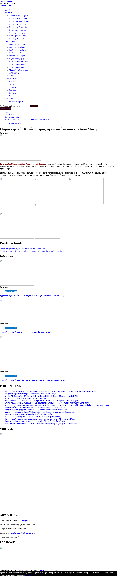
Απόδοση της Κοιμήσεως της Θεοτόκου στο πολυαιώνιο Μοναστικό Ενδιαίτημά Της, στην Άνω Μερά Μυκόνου (50, 391)
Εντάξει (27, 575)
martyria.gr (25, 520)
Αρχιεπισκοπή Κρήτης (17, 64)
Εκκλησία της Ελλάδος (17, 44)
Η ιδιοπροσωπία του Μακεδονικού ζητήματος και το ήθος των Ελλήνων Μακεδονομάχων (42, 401)
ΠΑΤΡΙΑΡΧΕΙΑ (11, 12)
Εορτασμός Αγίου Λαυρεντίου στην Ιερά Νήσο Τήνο (22, 249)
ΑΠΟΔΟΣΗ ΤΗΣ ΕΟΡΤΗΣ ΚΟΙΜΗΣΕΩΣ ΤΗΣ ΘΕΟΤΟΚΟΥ (26, 398)
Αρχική (7, 10)
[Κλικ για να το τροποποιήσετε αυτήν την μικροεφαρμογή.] (34, 533)
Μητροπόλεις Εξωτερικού (18, 70)
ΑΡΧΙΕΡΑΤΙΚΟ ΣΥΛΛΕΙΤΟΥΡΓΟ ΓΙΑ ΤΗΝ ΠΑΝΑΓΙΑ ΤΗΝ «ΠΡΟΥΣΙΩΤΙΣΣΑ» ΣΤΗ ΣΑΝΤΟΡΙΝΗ (41, 396)
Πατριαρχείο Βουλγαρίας (18, 27)
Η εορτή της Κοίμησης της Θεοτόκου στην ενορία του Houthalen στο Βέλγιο (36, 410)
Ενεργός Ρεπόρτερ (16, 101)
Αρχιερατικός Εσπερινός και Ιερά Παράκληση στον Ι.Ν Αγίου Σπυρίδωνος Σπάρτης (32, 251)
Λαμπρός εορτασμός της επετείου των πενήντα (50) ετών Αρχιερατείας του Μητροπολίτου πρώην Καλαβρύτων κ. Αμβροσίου (57, 405)
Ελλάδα (12, 81)
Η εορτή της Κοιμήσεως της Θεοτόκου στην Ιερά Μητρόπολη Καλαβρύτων (32, 380)
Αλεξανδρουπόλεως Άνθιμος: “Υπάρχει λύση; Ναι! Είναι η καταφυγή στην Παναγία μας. (40, 412)
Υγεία (11, 95)
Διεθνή (11, 84)
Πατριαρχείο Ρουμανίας (17, 35)
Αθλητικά (12, 87)
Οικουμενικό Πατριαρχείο (18, 15)
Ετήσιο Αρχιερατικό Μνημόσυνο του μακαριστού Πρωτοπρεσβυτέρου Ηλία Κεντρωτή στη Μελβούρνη (47, 403)
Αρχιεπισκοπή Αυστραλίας (19, 61)
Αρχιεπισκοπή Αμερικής (18, 58)
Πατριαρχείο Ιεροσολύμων (19, 18)
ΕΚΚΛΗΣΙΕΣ (10, 41)
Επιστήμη (12, 90)
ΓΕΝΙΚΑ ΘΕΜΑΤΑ (12, 78)
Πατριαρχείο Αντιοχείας (18, 24)
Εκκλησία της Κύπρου (17, 47)
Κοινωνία (12, 93)
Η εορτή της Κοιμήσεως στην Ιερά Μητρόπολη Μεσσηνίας (25, 332)
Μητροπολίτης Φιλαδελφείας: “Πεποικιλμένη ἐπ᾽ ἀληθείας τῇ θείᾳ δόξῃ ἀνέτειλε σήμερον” (42, 423)
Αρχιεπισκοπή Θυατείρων (18, 67)
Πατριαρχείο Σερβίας (16, 38)
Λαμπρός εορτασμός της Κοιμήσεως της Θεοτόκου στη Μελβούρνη (33, 417)
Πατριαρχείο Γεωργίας (17, 30)
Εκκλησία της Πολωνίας (18, 53)
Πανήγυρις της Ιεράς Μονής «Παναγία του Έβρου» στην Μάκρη (30, 394)
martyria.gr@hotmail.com (22, 533)
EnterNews (44, 570)
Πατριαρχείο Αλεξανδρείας (19, 21)
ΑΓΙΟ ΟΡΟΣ (14, 73)
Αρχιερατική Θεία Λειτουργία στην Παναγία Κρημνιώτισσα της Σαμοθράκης (32, 296)
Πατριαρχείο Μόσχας (17, 32)
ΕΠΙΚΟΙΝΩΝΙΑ (11, 98)
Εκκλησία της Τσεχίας (17, 55)
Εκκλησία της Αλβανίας (18, 50)
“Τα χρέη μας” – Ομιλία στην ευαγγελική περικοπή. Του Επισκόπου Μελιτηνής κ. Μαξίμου (41, 419)
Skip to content (6, 1)
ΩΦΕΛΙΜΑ (9, 75)
